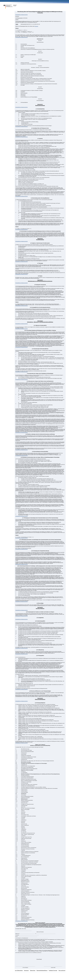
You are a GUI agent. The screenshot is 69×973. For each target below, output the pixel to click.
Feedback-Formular (53, 970)
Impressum (26, 970)
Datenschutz (32, 970)
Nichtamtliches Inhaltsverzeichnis (21, 14)
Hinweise (36, 26)
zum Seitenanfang (19, 970)
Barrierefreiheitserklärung (42, 970)
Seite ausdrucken (61, 970)
